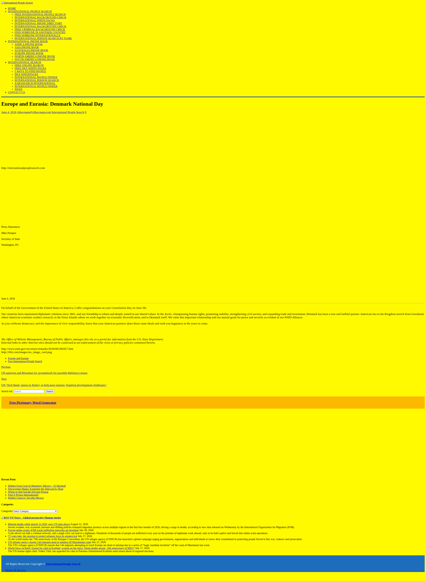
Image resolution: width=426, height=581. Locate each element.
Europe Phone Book (29, 53)
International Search (24, 62)
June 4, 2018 (8, 112)
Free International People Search (40, 14)
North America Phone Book (35, 56)
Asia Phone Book (27, 47)
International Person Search (37, 80)
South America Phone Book (35, 59)
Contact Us (16, 92)
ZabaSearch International (35, 83)
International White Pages (35, 20)
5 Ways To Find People (30, 71)
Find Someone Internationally (38, 35)
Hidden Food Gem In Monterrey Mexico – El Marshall (37, 485)
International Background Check (40, 17)
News (18, 89)
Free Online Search (29, 65)
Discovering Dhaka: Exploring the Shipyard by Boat (35, 488)
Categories (6, 511)
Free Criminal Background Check (40, 29)
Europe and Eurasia (18, 358)
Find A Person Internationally (23, 494)
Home (12, 8)
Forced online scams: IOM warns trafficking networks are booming (43, 530)
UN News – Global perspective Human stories (35, 517)
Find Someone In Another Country (40, 32)
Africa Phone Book (29, 44)
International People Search (30, 11)
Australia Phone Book (31, 50)
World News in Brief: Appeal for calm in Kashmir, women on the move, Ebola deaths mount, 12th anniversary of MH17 (71, 548)
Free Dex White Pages (30, 68)
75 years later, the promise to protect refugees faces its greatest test (42, 536)
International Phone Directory (38, 23)
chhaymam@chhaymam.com (34, 112)
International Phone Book (28, 41)
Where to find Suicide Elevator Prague (28, 491)
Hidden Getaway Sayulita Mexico (26, 497)
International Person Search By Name (43, 38)
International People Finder (36, 77)
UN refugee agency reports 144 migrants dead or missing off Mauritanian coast (49, 542)
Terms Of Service (15, 570)
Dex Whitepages (26, 74)
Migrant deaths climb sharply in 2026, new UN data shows (39, 524)
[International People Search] (17, 2)
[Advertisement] (101, 140)
